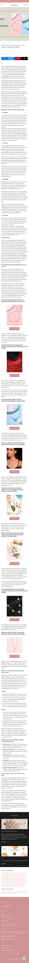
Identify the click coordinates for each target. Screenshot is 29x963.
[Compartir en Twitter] (11, 58)
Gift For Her (4, 891)
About (2, 913)
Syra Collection (4, 873)
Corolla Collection (15, 884)
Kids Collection (21, 879)
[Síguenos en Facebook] (4, 954)
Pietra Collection (13, 873)
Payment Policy (4, 945)
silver (2, 858)
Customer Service (5, 915)
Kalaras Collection (6, 874)
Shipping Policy (5, 947)
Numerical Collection (20, 883)
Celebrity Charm (5, 922)
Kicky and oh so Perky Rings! (9, 831)
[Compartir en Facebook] (4, 58)
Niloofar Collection (6, 878)
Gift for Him (10, 891)
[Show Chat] (25, 958)
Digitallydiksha (14, 959)
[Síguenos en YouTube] (18, 954)
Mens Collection (13, 879)
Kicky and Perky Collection (17, 878)
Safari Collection (10, 883)
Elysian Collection (16, 881)
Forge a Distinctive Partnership (8, 925)
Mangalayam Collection (16, 874)
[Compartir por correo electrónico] (24, 58)
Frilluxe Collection (20, 876)
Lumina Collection (5, 884)
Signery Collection (11, 876)
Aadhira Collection (21, 873)
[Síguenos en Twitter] (7, 954)
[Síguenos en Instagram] (11, 954)
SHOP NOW (14, 328)
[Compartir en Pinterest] (18, 58)
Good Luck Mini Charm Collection (14, 886)
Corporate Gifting (13, 893)
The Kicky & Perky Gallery (7, 918)
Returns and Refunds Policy (7, 950)
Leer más (3, 841)
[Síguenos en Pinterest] (14, 954)
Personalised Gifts (18, 891)
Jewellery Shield (5, 920)
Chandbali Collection (6, 881)
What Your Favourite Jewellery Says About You (14, 860)
